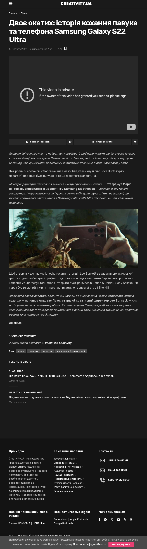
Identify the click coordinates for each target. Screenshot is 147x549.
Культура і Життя (64, 471)
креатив (48, 351)
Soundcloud (60, 519)
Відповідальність (64, 491)
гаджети (34, 351)
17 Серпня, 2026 (18, 381)
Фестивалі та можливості (68, 487)
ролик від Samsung (58, 342)
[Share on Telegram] (70, 142)
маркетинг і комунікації (71, 351)
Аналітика (16, 371)
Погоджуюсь (121, 544)
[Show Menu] (10, 4)
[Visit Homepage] (76, 3)
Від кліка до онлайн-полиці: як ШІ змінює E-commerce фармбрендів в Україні (62, 376)
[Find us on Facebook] (99, 520)
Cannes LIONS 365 (19, 523)
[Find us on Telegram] (105, 520)
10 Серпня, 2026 (18, 402)
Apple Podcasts (79, 519)
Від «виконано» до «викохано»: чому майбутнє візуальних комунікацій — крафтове (67, 397)
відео (21, 351)
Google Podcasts (64, 523)
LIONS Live (39, 523)
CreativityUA (23, 535)
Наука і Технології (64, 475)
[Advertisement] (73, 424)
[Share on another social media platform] (135, 142)
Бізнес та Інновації (64, 462)
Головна (13, 13)
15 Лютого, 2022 (18, 49)
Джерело (15, 323)
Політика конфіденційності (89, 544)
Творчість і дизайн (64, 458)
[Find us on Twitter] (111, 520)
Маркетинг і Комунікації (25, 392)
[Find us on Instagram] (131, 520)
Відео (24, 13)
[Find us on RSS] (125, 520)
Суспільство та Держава (68, 483)
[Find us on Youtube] (118, 520)
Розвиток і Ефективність (68, 478)
